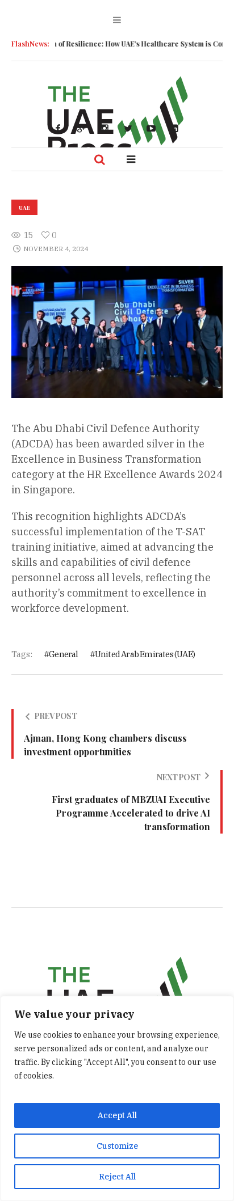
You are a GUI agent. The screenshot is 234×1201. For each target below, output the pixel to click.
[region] (117, 1098)
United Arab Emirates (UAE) (145, 654)
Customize (117, 1146)
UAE (24, 208)
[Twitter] (127, 128)
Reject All (117, 1177)
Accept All (117, 1115)
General (63, 654)
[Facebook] (58, 128)
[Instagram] (104, 128)
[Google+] (81, 128)
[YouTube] (151, 128)
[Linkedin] (174, 128)
